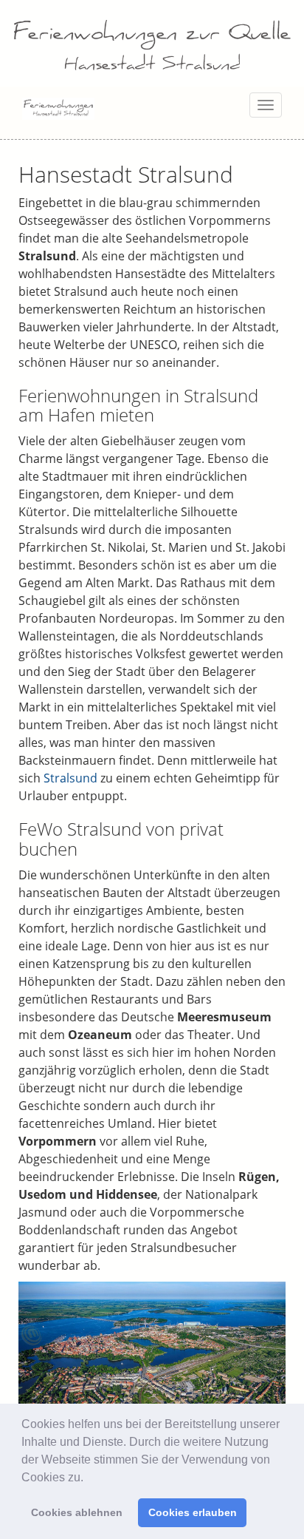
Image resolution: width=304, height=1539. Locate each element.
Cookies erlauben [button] (192, 1512)
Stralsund (70, 778)
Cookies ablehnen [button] (76, 1512)
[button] (88, 1478)
